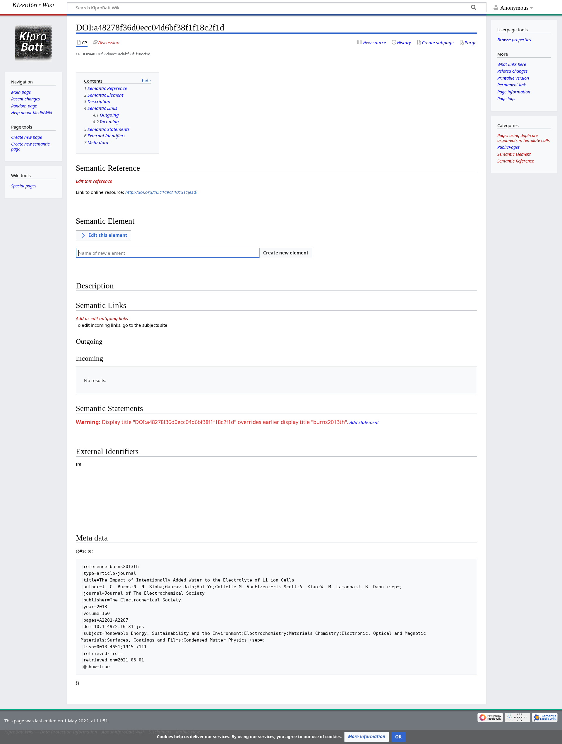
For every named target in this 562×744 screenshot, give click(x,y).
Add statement (364, 422)
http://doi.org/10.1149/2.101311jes (159, 192)
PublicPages (508, 147)
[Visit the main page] (33, 43)
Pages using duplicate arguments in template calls (523, 138)
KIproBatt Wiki (33, 5)
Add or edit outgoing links (102, 318)
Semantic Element (514, 154)
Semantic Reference (515, 161)
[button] (366, 737)
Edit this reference (94, 181)
